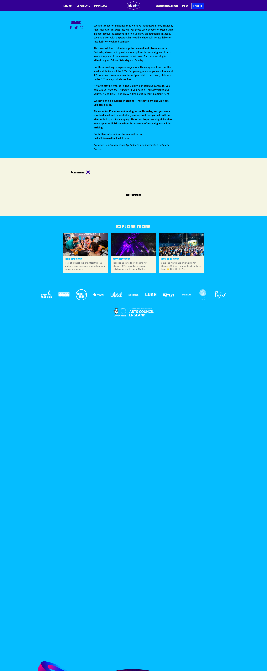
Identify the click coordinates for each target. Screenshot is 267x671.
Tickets (198, 5)
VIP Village (100, 5)
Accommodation (167, 5)
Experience (83, 5)
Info (185, 5)
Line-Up (68, 5)
